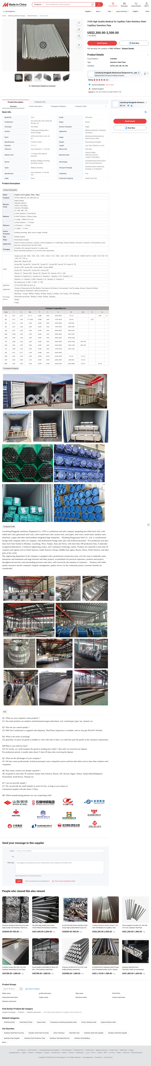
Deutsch (71, 1052)
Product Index (114, 1050)
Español (30, 1052)
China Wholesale (66, 1050)
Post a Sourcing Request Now (63, 881)
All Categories (10, 11)
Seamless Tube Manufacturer (60, 1038)
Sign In (90, 92)
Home (4, 16)
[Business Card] (146, 112)
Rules (147, 11)
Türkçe (119, 1052)
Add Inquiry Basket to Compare (43, 86)
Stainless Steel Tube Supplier (93, 1033)
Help (109, 11)
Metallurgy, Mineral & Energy (16, 16)
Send (19, 881)
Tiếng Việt (126, 1052)
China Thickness (59, 1033)
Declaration (98, 1057)
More (4, 1042)
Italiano (64, 1052)
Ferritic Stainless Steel (88, 1022)
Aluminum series (81, 997)
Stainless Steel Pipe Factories (14, 1033)
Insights (131, 1050)
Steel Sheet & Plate (26, 1022)
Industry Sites (90, 1050)
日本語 (100, 1052)
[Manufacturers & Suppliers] (14, 4)
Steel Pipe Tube (74, 1033)
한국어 (93, 1052)
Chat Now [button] (135, 43)
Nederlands (79, 1052)
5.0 (121, 106)
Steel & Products (32, 16)
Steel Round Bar (9, 1022)
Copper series (43, 997)
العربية (87, 1052)
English (24, 1052)
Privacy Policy (108, 1057)
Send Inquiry (102, 43)
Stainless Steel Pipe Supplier (117, 1033)
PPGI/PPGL (116, 993)
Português (39, 1052)
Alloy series (79, 993)
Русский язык (56, 1052)
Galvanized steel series (10, 997)
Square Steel (41, 1022)
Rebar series (6, 993)
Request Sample (128, 48)
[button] (101, 106)
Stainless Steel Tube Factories (39, 1033)
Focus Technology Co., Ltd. (61, 1057)
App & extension (121, 11)
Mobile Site (123, 1050)
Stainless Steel (44, 16)
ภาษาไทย (111, 1052)
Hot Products (21, 1050)
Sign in (146, 6)
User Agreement (88, 1057)
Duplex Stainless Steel (108, 1022)
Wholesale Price (78, 1050)
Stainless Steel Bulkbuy (82, 1038)
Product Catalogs (33, 989)
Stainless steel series (9, 1001)
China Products (32, 1050)
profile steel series (45, 993)
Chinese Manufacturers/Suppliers (49, 1050)
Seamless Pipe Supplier (12, 1038)
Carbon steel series (118, 997)
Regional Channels (101, 1050)
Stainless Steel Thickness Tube (34, 1038)
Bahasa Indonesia (136, 1052)
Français (46, 1052)
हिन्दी (105, 1052)
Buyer (98, 11)
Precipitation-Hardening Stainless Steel (63, 1022)
